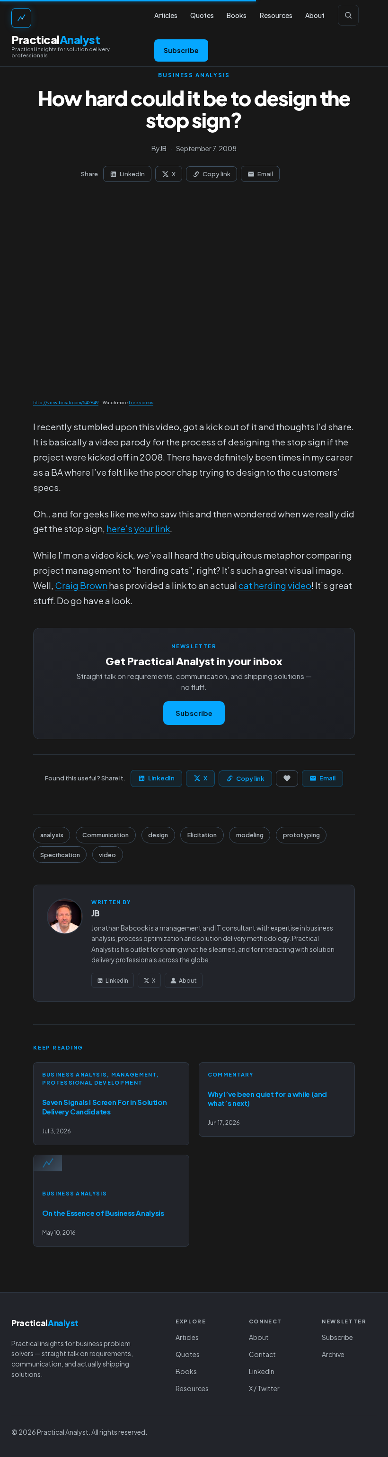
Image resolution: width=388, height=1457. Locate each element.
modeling (250, 835)
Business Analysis (193, 75)
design (158, 835)
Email (265, 174)
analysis (51, 835)
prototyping (301, 835)
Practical (55, 39)
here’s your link (138, 528)
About (188, 980)
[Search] (348, 15)
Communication (105, 835)
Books (186, 1371)
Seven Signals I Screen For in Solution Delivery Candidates (104, 1106)
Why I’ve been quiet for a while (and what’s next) (267, 1098)
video (107, 855)
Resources (192, 1388)
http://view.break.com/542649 (65, 402)
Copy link (216, 174)
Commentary (231, 1074)
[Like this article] (287, 778)
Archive (333, 1354)
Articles (187, 1337)
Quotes (188, 1354)
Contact (262, 1354)
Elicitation (202, 835)
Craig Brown (81, 585)
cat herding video (274, 585)
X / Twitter (264, 1388)
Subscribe (181, 50)
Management (134, 1074)
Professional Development (92, 1082)
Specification (60, 855)
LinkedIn (132, 174)
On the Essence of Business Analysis (103, 1212)
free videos (141, 402)
